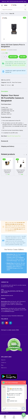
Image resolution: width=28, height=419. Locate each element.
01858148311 (15, 65)
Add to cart (13, 56)
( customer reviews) (12, 49)
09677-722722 (4, 292)
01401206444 (22, 65)
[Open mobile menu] (2, 5)
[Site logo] (14, 5)
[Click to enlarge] (4, 39)
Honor (6, 13)
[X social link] (7, 85)
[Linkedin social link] (9, 85)
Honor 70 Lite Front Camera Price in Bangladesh (21, 171)
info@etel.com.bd (8, 295)
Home (2, 13)
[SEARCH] (25, 9)
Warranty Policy (4, 412)
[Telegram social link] (13, 85)
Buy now (22, 56)
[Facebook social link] (5, 85)
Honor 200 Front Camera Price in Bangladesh (7, 171)
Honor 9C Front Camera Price (14, 136)
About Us (3, 360)
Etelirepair (3, 330)
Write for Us (4, 367)
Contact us (3, 362)
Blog (2, 365)
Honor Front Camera (16, 82)
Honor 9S (12, 13)
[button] (10, 160)
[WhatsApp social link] (11, 85)
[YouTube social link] (6, 322)
